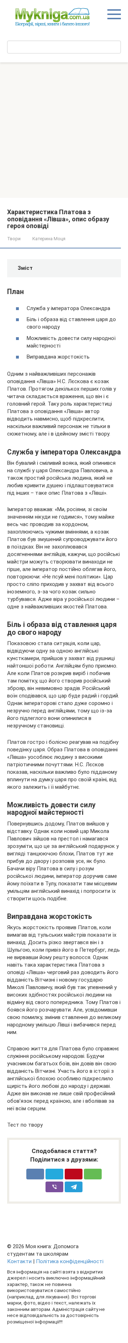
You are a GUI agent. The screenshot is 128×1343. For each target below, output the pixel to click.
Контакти (19, 1261)
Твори (14, 238)
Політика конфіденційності (69, 1261)
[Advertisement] (64, 130)
